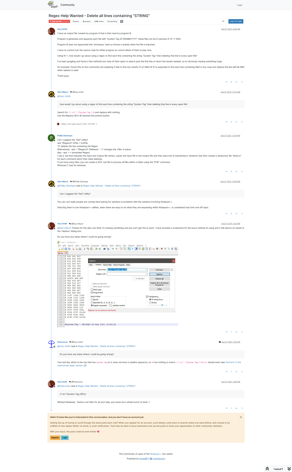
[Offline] (52, 31)
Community (68, 4)
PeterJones (62, 342)
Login (64, 437)
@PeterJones (77, 382)
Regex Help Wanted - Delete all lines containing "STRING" (112, 185)
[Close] (240, 417)
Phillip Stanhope (64, 135)
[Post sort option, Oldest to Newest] (223, 21)
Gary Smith (62, 29)
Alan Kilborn (62, 92)
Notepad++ (156, 454)
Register (55, 437)
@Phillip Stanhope (80, 181)
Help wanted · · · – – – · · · (60, 21)
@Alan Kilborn (77, 224)
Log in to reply (236, 21)
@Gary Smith (78, 92)
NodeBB (143, 458)
